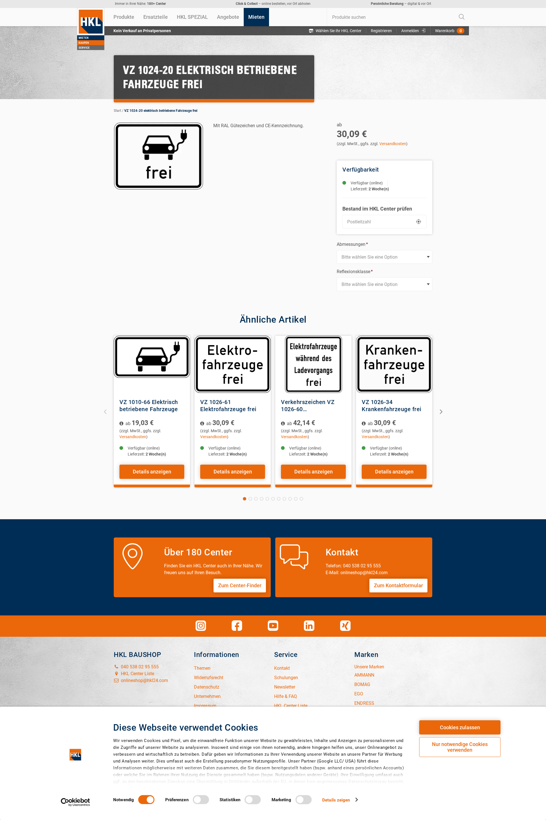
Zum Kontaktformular (398, 585)
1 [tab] (244, 498)
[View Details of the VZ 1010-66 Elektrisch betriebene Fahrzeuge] (152, 364)
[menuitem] (124, 17)
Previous (105, 411)
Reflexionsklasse (355, 271)
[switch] (201, 799)
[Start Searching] (462, 17)
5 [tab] (267, 498)
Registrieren (381, 30)
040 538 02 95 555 (139, 666)
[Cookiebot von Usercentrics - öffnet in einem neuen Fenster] (75, 802)
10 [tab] (295, 498)
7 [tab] (278, 498)
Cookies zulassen (460, 727)
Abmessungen (352, 244)
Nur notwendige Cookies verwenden (460, 747)
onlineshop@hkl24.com (144, 680)
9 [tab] (290, 498)
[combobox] (398, 17)
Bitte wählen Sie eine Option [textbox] (370, 257)
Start (117, 111)
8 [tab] (284, 498)
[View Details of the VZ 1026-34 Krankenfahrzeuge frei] (394, 364)
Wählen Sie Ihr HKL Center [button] (338, 30)
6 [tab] (273, 498)
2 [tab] (250, 498)
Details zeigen (336, 799)
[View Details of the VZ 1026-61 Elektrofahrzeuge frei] (233, 364)
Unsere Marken (369, 666)
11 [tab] (301, 498)
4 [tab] (261, 498)
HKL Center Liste (137, 673)
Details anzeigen (152, 472)
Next (441, 411)
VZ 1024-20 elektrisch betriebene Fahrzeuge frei (160, 111)
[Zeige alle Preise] (121, 423)
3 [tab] (256, 498)
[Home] (90, 29)
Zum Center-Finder (239, 585)
